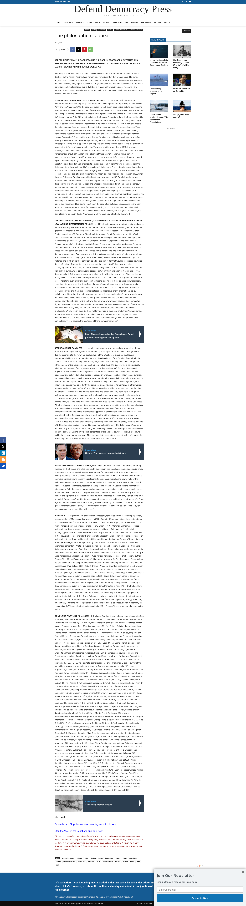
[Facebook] (182, 1)
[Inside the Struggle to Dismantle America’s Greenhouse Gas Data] (159, 51)
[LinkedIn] (3, 453)
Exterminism (109, 858)
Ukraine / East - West (136, 29)
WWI (138, 861)
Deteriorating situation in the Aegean (156, 91)
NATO (98, 861)
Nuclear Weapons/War (121, 29)
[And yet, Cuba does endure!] (182, 106)
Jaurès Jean (81, 861)
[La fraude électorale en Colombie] (182, 80)
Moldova (91, 861)
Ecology (87, 29)
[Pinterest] (84, 49)
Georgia (58, 861)
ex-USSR (110, 29)
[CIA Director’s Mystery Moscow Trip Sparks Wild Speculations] (159, 106)
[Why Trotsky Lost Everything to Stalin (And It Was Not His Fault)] (182, 51)
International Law (69, 861)
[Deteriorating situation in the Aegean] (159, 80)
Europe (94, 29)
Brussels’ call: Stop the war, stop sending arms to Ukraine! (85, 824)
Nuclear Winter (108, 861)
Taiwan (125, 861)
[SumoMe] (3, 466)
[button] (200, 875)
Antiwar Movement (68, 858)
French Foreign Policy (130, 858)
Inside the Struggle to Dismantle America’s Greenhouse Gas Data (159, 62)
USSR (132, 861)
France (118, 858)
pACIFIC (117, 861)
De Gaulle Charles (97, 858)
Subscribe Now (200, 898)
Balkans (79, 858)
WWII (57, 865)
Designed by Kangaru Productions (65, 17)
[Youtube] (189, 1)
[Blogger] (3, 459)
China (86, 858)
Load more (170, 129)
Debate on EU (102, 29)
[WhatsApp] (90, 49)
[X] (186, 1)
